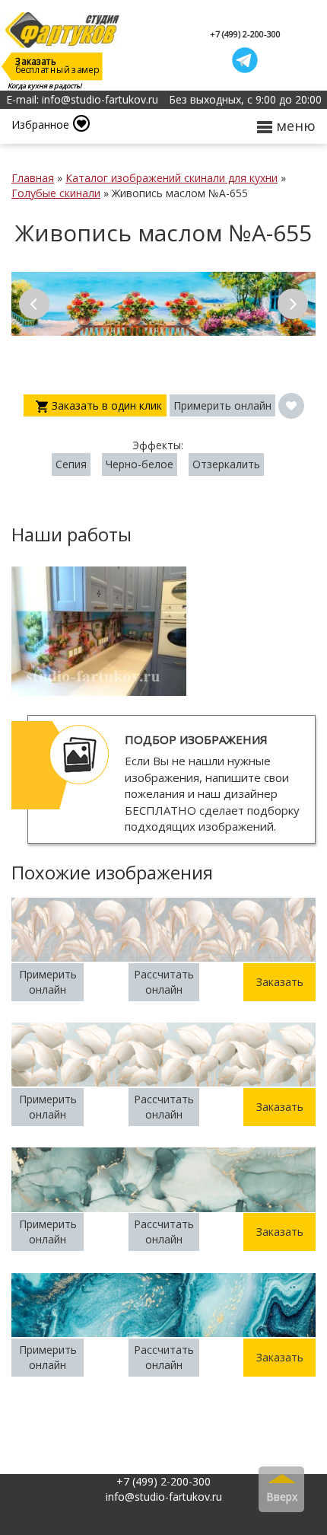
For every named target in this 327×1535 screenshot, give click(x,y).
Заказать (279, 982)
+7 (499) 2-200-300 (245, 33)
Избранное (40, 124)
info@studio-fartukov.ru (164, 1496)
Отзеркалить (226, 464)
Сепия (71, 464)
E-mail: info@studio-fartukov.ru (82, 99)
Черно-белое (139, 464)
